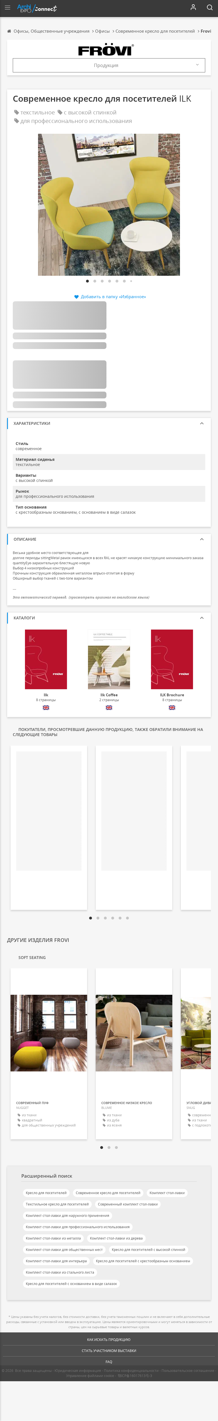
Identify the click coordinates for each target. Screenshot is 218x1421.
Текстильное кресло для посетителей (57, 1204)
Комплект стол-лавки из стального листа (60, 1272)
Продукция (106, 65)
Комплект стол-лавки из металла (53, 1238)
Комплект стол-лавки (167, 1192)
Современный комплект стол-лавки (128, 1204)
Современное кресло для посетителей (108, 1192)
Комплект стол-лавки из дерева (116, 1238)
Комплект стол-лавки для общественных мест (64, 1249)
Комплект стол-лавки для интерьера (56, 1261)
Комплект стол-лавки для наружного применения (67, 1215)
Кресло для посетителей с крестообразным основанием (143, 1261)
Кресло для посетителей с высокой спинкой (148, 1249)
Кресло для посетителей (46, 1192)
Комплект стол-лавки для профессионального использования (78, 1226)
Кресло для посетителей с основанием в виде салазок (71, 1283)
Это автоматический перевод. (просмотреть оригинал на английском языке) (81, 597)
